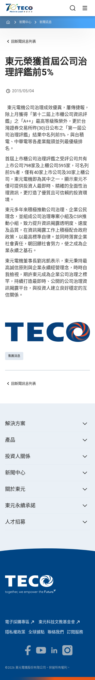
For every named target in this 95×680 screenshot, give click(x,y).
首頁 (9, 6)
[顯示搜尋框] (73, 8)
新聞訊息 (46, 22)
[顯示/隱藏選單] (85, 8)
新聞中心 (25, 22)
